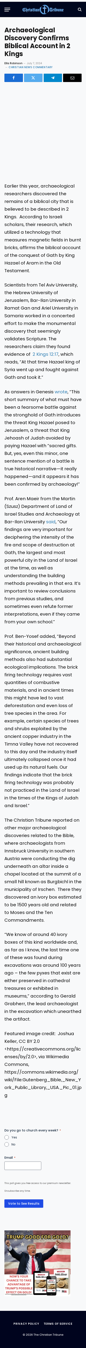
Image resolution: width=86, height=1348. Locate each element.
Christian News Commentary (31, 67)
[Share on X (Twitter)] (33, 78)
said (51, 522)
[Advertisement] (43, 132)
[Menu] (7, 10)
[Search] (79, 10)
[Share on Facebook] (13, 78)
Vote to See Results (23, 1203)
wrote (61, 392)
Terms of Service (58, 1324)
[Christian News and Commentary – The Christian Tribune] (43, 9)
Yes (14, 1137)
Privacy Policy (26, 1324)
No (13, 1144)
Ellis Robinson (13, 63)
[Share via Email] (72, 78)
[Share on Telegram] (53, 78)
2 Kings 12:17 (45, 354)
